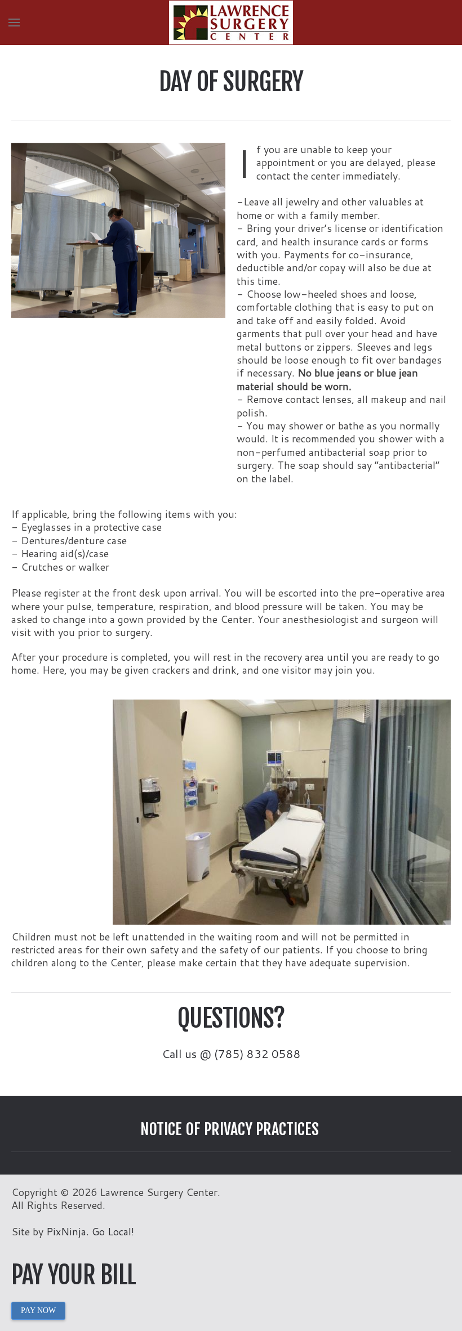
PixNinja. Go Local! (90, 1231)
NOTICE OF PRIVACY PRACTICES (229, 1129)
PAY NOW (38, 1310)
